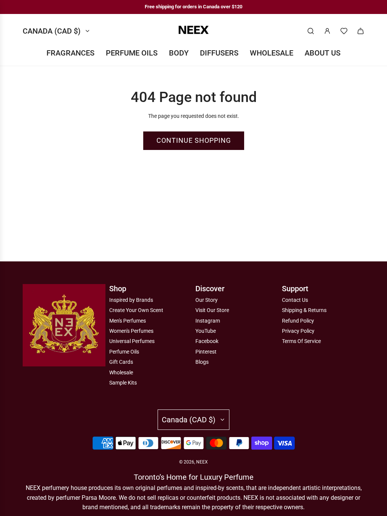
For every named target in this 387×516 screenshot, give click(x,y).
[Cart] (360, 31)
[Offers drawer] (344, 31)
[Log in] (327, 31)
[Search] (310, 31)
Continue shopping (193, 140)
